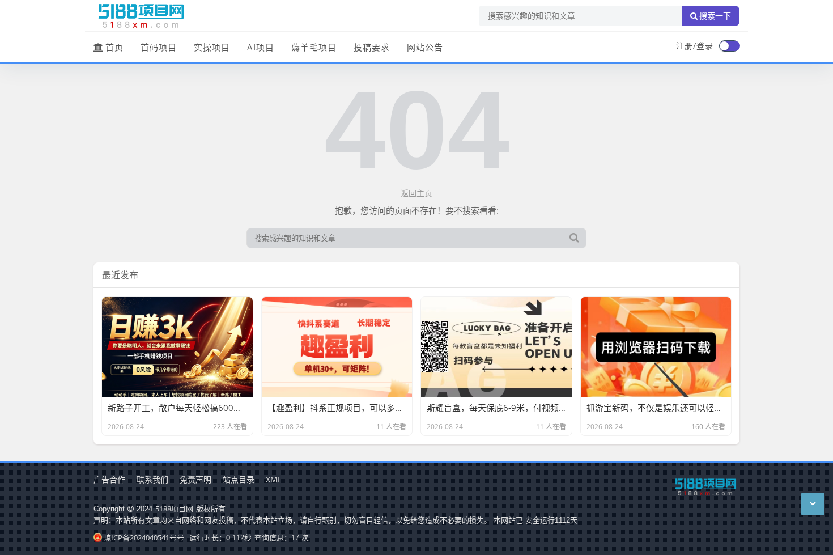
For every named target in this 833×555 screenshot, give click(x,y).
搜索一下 (715, 15)
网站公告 (425, 47)
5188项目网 (174, 508)
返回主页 (416, 193)
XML (274, 479)
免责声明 (195, 479)
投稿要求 (372, 47)
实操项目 (212, 47)
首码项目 (159, 47)
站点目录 (238, 479)
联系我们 (152, 479)
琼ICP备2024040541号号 (144, 537)
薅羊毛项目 (314, 47)
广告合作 (109, 479)
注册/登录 (694, 45)
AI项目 (260, 47)
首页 (114, 47)
